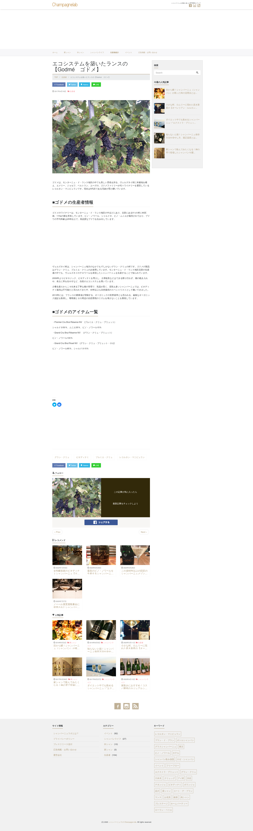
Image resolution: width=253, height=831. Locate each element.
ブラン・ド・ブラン (164, 740)
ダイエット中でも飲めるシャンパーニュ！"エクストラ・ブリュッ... (183, 121)
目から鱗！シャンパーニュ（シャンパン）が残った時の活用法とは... (183, 91)
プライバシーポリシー (63, 738)
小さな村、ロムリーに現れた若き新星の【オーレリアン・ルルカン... (183, 106)
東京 (181, 746)
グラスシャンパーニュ (165, 746)
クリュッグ (169, 778)
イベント (128, 52)
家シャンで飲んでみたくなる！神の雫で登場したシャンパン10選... (183, 151)
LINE (97, 84)
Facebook (60, 84)
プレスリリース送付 (62, 744)
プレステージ (161, 803)
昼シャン (166, 790)
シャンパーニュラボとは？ (66, 733)
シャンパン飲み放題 (164, 759)
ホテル (176, 752)
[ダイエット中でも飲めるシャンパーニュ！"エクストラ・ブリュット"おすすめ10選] (160, 123)
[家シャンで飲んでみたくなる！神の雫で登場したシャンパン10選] (160, 153)
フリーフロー (172, 765)
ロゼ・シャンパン (185, 759)
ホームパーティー (179, 803)
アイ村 (181, 778)
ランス (158, 797)
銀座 (176, 797)
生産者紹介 (114, 52)
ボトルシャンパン (185, 740)
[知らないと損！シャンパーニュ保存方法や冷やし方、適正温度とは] (160, 138)
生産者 (72, 91)
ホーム (55, 52)
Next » (144, 531)
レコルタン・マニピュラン (132, 457)
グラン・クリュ (62, 457)
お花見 (167, 797)
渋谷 (189, 778)
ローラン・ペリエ (163, 809)
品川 (157, 790)
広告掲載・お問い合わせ (147, 52)
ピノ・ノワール (162, 752)
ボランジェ (189, 784)
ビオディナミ (82, 457)
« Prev (57, 531)
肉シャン (185, 797)
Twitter (73, 84)
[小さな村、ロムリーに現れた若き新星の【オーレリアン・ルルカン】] (160, 108)
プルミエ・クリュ (104, 457)
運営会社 (57, 754)
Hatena (85, 84)
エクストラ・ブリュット (166, 771)
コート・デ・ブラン (183, 790)
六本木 (158, 778)
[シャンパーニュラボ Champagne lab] (65, 4)
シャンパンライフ (97, 52)
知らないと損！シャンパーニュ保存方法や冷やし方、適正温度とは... (183, 136)
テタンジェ (160, 784)
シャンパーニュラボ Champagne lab (122, 822)
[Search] (197, 72)
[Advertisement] (126, 29)
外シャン (80, 52)
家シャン (67, 52)
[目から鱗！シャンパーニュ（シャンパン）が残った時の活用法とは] (160, 93)
